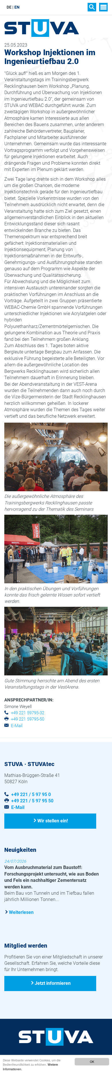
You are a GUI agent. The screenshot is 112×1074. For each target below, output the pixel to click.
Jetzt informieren (53, 983)
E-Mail (16, 725)
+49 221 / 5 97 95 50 (32, 800)
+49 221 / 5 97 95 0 (31, 794)
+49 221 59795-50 (27, 719)
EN (17, 7)
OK (92, 1061)
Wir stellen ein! (52, 821)
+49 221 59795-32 (27, 712)
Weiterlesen (21, 912)
